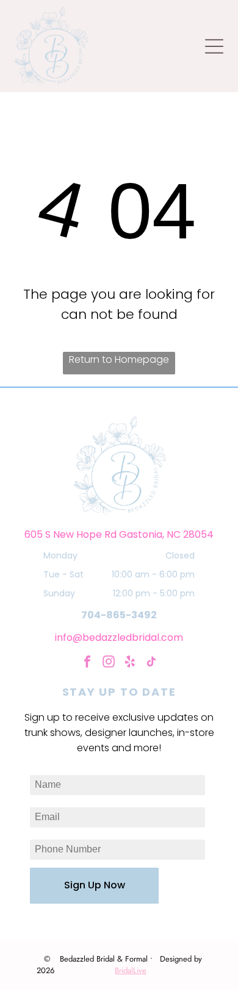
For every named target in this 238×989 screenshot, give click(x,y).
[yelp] (130, 663)
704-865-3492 (119, 615)
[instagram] (108, 663)
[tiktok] (151, 663)
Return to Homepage (119, 359)
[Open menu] (214, 46)
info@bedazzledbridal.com (119, 637)
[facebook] (87, 663)
